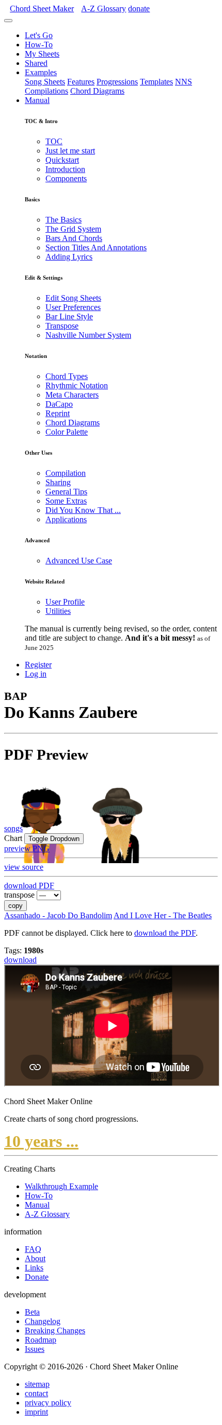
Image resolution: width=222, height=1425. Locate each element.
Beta (32, 1312)
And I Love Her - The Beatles (163, 915)
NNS (183, 81)
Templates (156, 81)
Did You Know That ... (83, 510)
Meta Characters (72, 394)
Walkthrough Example (61, 1186)
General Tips (66, 491)
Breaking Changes (55, 1330)
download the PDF (165, 933)
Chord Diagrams (97, 91)
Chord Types (66, 376)
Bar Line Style (69, 316)
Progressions (117, 81)
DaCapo (59, 404)
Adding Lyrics (68, 256)
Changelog (42, 1321)
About (35, 1258)
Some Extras (66, 500)
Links (34, 1267)
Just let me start (70, 150)
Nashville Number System (88, 335)
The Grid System (73, 229)
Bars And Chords (73, 238)
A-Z (103, 8)
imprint (36, 1411)
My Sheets (42, 53)
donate (139, 8)
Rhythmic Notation (76, 385)
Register (38, 664)
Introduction (65, 169)
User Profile (65, 601)
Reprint (57, 413)
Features (80, 81)
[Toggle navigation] (8, 20)
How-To (39, 44)
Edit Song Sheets (73, 298)
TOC (53, 141)
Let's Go (39, 35)
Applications (66, 519)
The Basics (63, 219)
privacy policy (48, 1402)
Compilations (46, 91)
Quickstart (62, 160)
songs (13, 828)
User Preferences (73, 307)
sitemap (37, 1384)
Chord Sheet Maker (42, 8)
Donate (37, 1277)
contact (36, 1393)
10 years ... (41, 1141)
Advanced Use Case (78, 560)
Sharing (58, 482)
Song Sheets (45, 81)
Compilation (65, 473)
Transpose (61, 325)
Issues (34, 1349)
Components (66, 178)
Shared (36, 63)
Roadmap (40, 1339)
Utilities (58, 611)
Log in (35, 673)
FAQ (33, 1249)
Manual (37, 100)
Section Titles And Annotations (96, 247)
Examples (41, 72)
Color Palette (66, 431)
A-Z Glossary (47, 1214)
